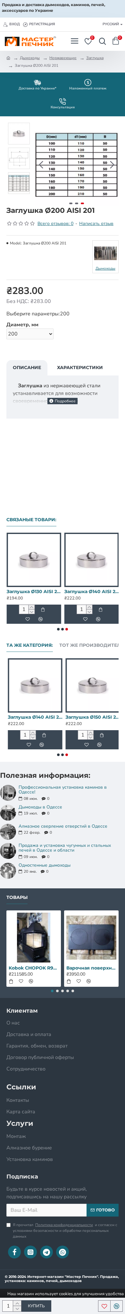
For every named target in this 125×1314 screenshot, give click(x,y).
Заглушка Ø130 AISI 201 (33, 591)
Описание (27, 367)
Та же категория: (29, 645)
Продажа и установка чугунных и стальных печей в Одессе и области (65, 848)
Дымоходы (30, 57)
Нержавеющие (63, 57)
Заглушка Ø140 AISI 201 (91, 591)
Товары (17, 897)
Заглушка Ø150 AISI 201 (91, 717)
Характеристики (80, 367)
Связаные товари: (31, 519)
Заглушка (95, 57)
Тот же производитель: (92, 645)
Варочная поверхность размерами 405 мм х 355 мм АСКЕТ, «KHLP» (91, 968)
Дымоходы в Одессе (40, 807)
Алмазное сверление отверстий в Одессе (63, 826)
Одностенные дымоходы (45, 865)
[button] (41, 164)
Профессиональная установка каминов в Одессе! (63, 790)
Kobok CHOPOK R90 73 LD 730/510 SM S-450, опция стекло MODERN (34, 968)
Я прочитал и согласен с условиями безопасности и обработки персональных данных (65, 1230)
